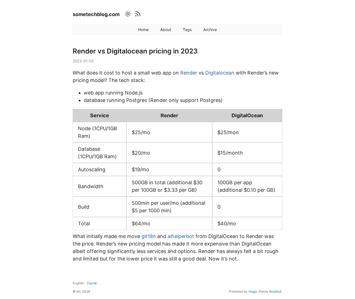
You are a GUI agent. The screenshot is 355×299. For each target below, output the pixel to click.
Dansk (92, 283)
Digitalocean (219, 73)
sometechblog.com (96, 14)
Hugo (252, 291)
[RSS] (137, 15)
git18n (148, 236)
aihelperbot (181, 236)
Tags (187, 29)
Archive (210, 29)
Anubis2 (275, 291)
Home (143, 29)
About (165, 29)
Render (188, 73)
